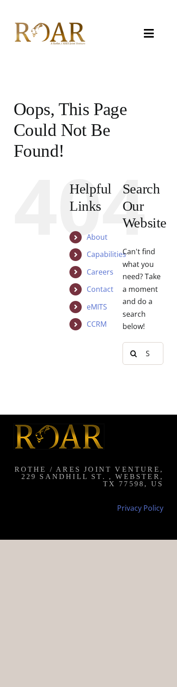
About (97, 237)
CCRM (97, 324)
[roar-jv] (49, 24)
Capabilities (106, 254)
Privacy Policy (140, 508)
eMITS (97, 307)
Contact (100, 289)
